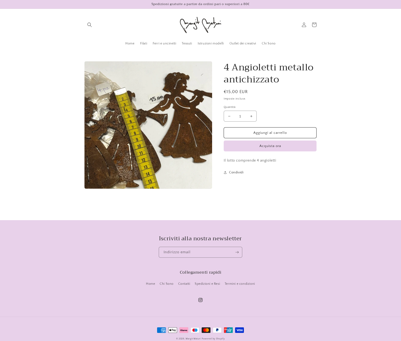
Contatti (184, 284)
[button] (89, 25)
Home (150, 284)
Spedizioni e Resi (207, 284)
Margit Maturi (193, 339)
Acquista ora (270, 146)
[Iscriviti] (237, 252)
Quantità (229, 107)
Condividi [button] (236, 172)
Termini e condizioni (240, 284)
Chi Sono (167, 284)
